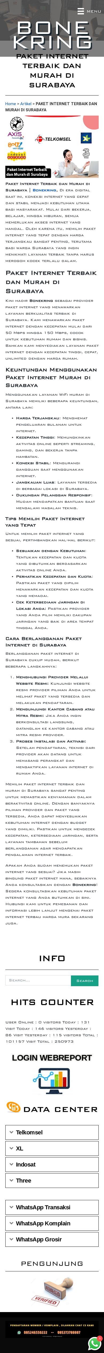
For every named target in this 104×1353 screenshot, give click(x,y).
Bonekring (44, 190)
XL (19, 1148)
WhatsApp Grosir (39, 1239)
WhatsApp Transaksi (43, 1207)
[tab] (52, 1132)
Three (23, 1180)
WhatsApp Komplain (43, 1223)
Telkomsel (29, 1132)
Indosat (25, 1164)
